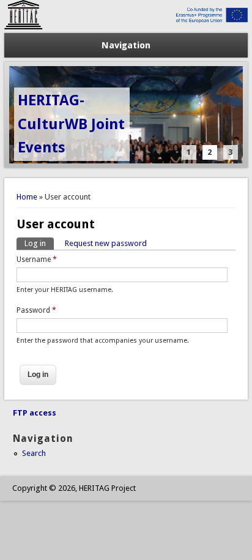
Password (36, 310)
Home (27, 196)
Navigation (126, 45)
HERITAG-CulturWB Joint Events (71, 124)
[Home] (125, 26)
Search (34, 453)
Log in (39, 243)
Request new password (106, 243)
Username (37, 259)
